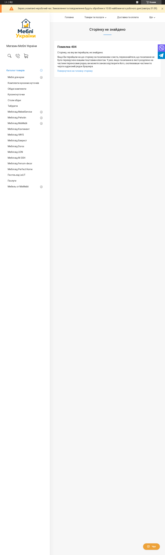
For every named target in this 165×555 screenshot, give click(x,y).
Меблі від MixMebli (17, 123)
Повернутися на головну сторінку (75, 71)
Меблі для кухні (16, 77)
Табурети (13, 106)
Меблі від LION (15, 152)
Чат (154, 546)
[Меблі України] (24, 28)
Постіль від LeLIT (16, 175)
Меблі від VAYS (16, 134)
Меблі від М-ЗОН (16, 158)
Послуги (12, 180)
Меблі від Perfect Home (20, 169)
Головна (69, 17)
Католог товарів (15, 70)
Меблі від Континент (19, 129)
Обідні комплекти (17, 89)
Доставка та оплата (128, 17)
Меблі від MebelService (20, 111)
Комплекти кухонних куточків (23, 83)
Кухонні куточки (16, 94)
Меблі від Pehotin (17, 117)
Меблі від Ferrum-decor (20, 163)
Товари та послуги (94, 17)
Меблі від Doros (16, 146)
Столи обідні (14, 100)
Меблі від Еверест (17, 140)
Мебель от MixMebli (18, 186)
